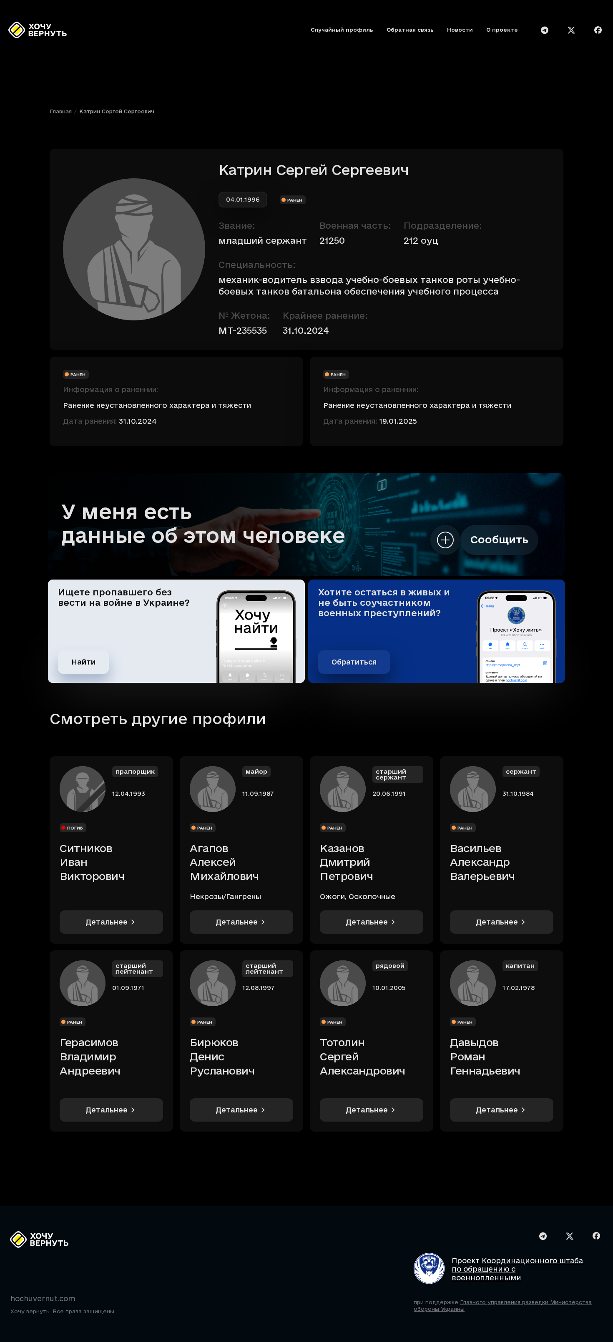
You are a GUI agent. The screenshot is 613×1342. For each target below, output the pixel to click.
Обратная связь (410, 30)
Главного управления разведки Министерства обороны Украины (503, 1305)
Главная (61, 111)
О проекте (502, 30)
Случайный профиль (342, 30)
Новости (460, 30)
